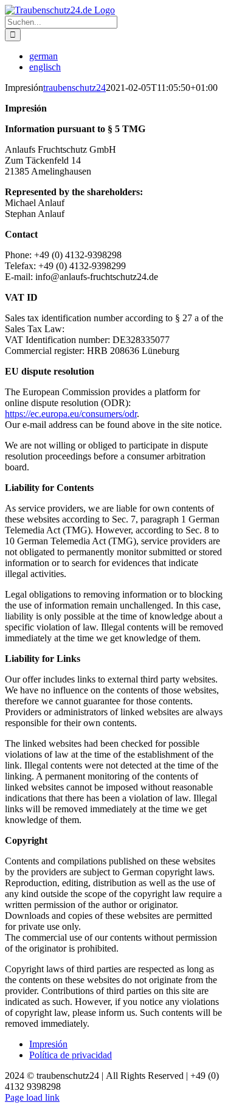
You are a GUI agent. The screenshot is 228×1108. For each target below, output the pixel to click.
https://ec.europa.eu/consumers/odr (71, 414)
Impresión (48, 1044)
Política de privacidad (70, 1055)
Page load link (32, 1097)
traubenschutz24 (74, 87)
